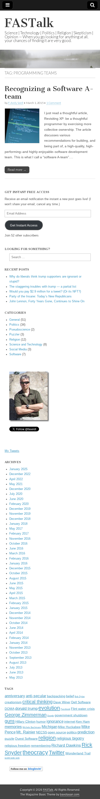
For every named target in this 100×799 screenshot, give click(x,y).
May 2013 (16, 677)
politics (72, 732)
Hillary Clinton (25, 721)
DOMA (9, 709)
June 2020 (16, 499)
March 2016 (17, 553)
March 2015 (17, 598)
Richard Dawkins (66, 745)
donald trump (26, 708)
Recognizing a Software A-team (49, 92)
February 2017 (19, 533)
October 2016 (18, 543)
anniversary (15, 695)
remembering (41, 745)
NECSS (41, 732)
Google (50, 716)
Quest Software (26, 738)
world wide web (12, 758)
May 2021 (16, 484)
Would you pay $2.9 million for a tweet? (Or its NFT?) (45, 291)
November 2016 (19, 538)
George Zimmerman (26, 714)
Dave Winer (61, 702)
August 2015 (17, 578)
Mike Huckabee (69, 727)
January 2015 (18, 608)
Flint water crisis (83, 709)
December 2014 (19, 613)
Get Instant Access (23, 225)
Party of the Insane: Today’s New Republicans (40, 296)
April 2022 (16, 479)
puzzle (9, 738)
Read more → (17, 170)
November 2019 (19, 513)
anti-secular (36, 695)
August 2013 (17, 662)
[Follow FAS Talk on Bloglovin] (26, 770)
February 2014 (19, 638)
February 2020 (19, 504)
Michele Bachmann (32, 727)
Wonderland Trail (77, 753)
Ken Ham (83, 721)
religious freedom (17, 745)
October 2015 (18, 573)
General (14, 319)
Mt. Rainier (25, 732)
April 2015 (16, 593)
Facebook (65, 709)
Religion (14, 339)
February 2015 (19, 603)
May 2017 (16, 528)
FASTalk (29, 23)
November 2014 (19, 618)
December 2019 (19, 508)
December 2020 (19, 489)
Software (15, 354)
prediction (85, 732)
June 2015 (16, 583)
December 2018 (19, 519)
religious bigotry (70, 738)
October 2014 (18, 623)
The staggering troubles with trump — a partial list (42, 286)
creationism (13, 702)
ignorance (55, 721)
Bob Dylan (80, 696)
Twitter (57, 753)
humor (41, 721)
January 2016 (18, 563)
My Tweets (12, 451)
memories (13, 726)
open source (57, 732)
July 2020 (15, 494)
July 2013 (15, 667)
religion (47, 738)
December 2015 (19, 568)
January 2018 (18, 523)
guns (10, 721)
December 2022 (19, 474)
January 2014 (18, 642)
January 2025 (18, 469)
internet (69, 721)
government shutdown (71, 715)
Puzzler (14, 334)
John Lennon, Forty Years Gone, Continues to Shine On (46, 301)
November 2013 (19, 647)
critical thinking (37, 701)
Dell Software (81, 702)
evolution (49, 708)
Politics (14, 324)
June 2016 (16, 548)
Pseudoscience (19, 329)
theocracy (35, 752)
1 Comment (53, 103)
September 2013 (20, 657)
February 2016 (19, 558)
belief (70, 696)
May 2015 (16, 588)
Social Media (18, 349)
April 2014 (16, 632)
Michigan (49, 726)
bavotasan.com (69, 794)
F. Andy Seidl (15, 103)
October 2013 (18, 652)
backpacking (56, 696)
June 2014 (16, 628)
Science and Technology (25, 344)
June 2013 (16, 672)
